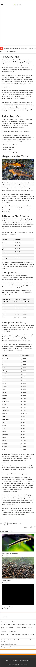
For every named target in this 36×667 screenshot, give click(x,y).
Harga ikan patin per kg (18, 474)
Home (2, 51)
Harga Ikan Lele (6, 580)
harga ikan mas (23, 69)
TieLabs (28, 660)
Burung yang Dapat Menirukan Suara (10, 646)
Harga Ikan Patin (7, 607)
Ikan (6, 51)
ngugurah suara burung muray (8, 644)
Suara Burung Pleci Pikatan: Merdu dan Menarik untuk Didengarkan (17, 634)
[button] (13, 239)
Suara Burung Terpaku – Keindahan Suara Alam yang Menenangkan (18, 624)
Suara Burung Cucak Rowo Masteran (10, 637)
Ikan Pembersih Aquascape (10, 553)
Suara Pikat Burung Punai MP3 (8, 631)
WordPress (15, 660)
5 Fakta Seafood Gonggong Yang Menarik (12, 524)
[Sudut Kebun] (18, 4)
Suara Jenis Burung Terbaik (8, 621)
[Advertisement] (18, 27)
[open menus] (2, 4)
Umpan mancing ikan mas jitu (20, 131)
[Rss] (18, 663)
